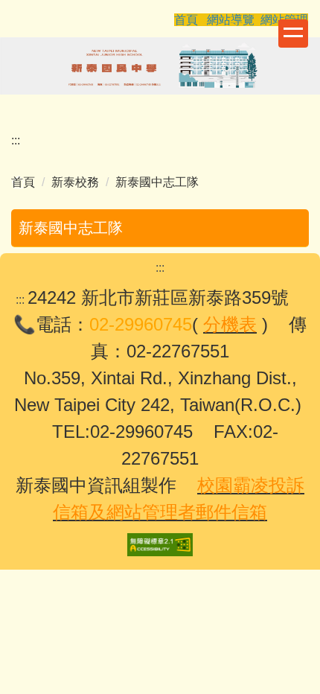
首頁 (23, 182)
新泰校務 (75, 182)
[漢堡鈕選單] (293, 33)
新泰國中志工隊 (157, 182)
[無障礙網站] (160, 544)
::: (15, 140)
